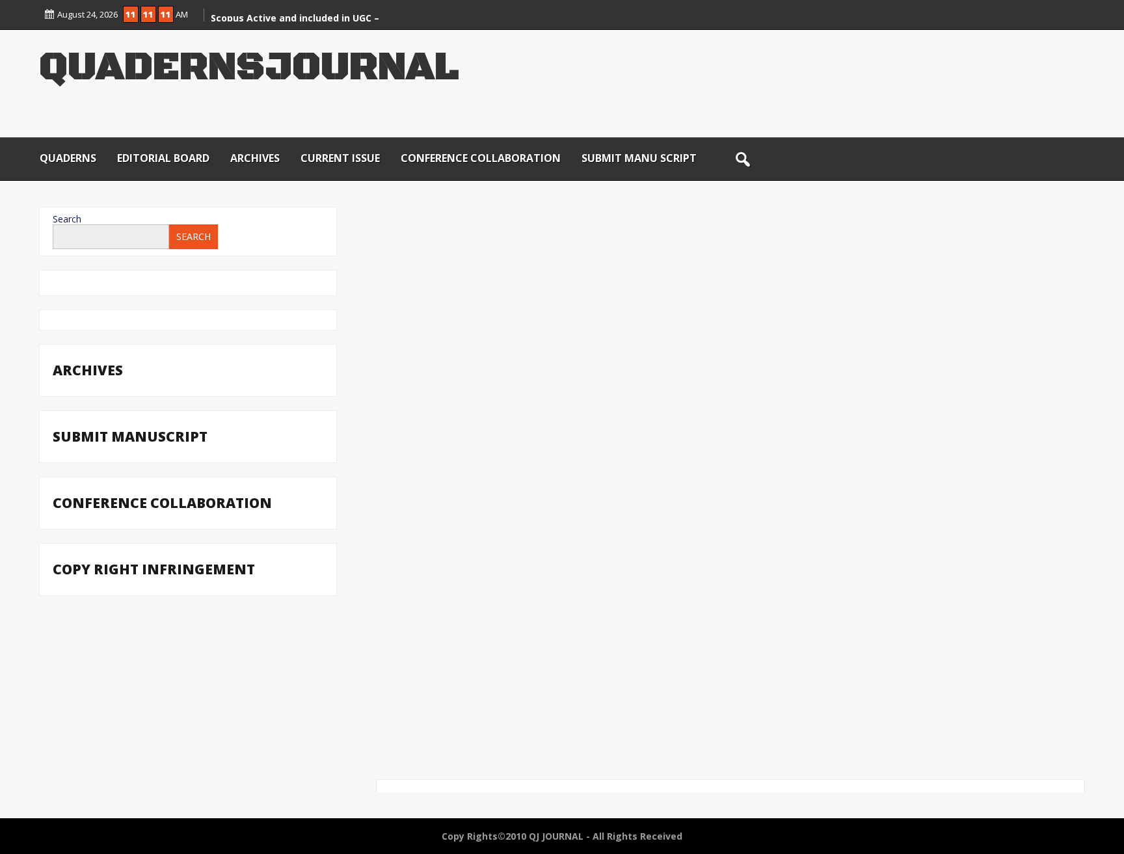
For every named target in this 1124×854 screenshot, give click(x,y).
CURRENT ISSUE (340, 158)
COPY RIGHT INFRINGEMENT (154, 569)
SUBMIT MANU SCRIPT (639, 158)
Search (67, 219)
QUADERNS (68, 158)
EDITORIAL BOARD (163, 158)
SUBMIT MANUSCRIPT (130, 436)
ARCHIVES (255, 158)
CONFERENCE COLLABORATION (481, 158)
